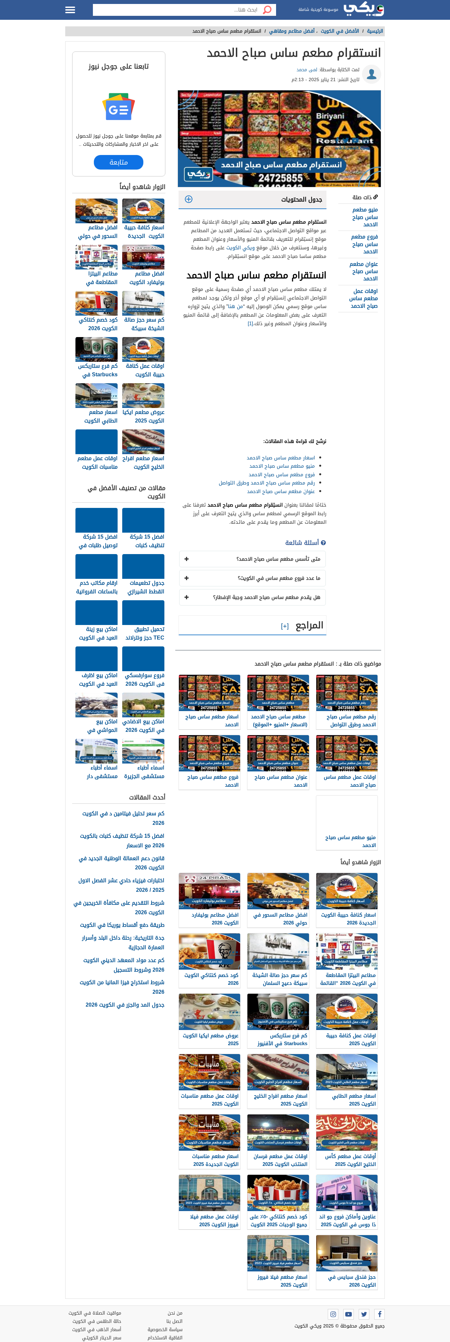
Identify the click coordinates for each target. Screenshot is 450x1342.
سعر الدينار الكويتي (101, 1338)
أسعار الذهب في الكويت (96, 1330)
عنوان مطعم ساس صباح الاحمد (364, 271)
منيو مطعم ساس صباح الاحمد (365, 217)
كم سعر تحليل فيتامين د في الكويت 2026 (123, 818)
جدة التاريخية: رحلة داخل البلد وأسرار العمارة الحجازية (123, 942)
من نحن (175, 1313)
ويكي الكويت (240, 247)
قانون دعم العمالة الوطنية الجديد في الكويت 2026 (121, 863)
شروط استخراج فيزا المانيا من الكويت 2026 (122, 987)
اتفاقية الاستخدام (165, 1338)
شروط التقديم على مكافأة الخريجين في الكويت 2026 (118, 908)
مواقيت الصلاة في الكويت (95, 1313)
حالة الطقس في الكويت (96, 1321)
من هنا (235, 306)
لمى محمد (306, 69)
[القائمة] (70, 10)
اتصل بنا (174, 1321)
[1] (250, 323)
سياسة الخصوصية (165, 1330)
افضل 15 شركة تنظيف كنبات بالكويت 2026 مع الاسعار (122, 841)
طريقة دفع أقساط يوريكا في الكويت (122, 925)
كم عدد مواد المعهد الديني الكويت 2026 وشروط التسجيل (123, 965)
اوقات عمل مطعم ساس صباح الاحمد (363, 298)
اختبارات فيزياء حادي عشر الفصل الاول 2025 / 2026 (121, 885)
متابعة (118, 162)
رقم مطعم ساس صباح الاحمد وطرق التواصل (267, 482)
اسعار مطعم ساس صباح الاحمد (281, 457)
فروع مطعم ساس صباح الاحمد (364, 244)
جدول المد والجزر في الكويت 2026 (125, 1005)
